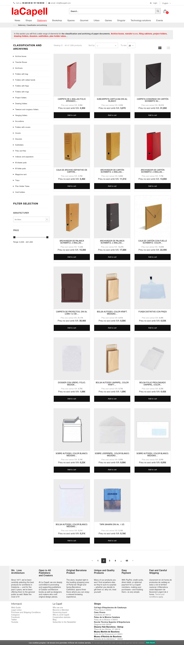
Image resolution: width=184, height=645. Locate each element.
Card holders (20, 192)
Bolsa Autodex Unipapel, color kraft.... (112, 383)
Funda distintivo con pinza (152, 311)
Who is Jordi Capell (61, 614)
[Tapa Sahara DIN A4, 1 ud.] (112, 500)
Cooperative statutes (61, 617)
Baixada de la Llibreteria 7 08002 (108, 638)
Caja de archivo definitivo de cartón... (71, 170)
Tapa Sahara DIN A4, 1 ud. (112, 524)
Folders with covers (22, 127)
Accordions (19, 121)
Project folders (21, 97)
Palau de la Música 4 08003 (106, 619)
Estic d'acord (150, 642)
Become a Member (61, 609)
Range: (16, 242)
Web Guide (16, 607)
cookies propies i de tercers (43, 642)
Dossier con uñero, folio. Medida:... (72, 383)
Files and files (20, 150)
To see (123, 45)
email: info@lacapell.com (61, 3)
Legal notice (16, 609)
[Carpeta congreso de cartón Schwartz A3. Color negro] (153, 75)
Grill (159, 47)
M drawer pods (21, 162)
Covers (18, 133)
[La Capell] (29, 11)
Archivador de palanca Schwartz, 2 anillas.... (72, 241)
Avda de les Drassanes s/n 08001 (108, 634)
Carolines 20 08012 (102, 614)
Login (155, 3)
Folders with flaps (22, 85)
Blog (54, 619)
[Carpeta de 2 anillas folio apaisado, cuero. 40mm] (72, 75)
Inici (14, 25)
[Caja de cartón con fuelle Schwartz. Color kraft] (153, 217)
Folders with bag (21, 74)
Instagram (15, 614)
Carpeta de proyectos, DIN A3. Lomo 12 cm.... (71, 312)
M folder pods (20, 168)
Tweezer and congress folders (27, 109)
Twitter (14, 619)
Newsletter (71, 622)
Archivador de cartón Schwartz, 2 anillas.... (112, 170)
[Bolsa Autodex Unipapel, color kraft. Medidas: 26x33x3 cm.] (112, 359)
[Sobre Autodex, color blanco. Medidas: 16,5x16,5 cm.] (72, 429)
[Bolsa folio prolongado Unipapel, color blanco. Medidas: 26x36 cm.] (153, 359)
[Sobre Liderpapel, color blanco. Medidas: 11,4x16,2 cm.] (112, 429)
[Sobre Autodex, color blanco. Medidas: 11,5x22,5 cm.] (153, 429)
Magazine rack (21, 174)
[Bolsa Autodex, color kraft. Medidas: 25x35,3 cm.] (112, 288)
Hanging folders (21, 115)
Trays (17, 180)
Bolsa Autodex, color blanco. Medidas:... (72, 525)
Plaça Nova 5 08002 (102, 609)
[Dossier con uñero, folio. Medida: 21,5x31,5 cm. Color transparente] (72, 359)
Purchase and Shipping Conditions (26, 612)
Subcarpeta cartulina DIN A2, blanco (112, 100)
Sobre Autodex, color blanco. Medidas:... (72, 454)
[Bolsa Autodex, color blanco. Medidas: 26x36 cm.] (72, 500)
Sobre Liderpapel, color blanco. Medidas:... (112, 454)
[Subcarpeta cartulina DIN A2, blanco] (112, 75)
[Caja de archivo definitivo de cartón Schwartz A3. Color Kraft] (72, 146)
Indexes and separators (24, 156)
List (167, 47)
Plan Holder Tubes (22, 186)
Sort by (91, 45)
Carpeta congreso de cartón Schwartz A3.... (152, 100)
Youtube (14, 622)
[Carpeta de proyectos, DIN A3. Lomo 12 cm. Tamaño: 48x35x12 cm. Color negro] (72, 288)
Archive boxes (20, 56)
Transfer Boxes (21, 62)
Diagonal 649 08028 (102, 624)
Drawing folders (21, 103)
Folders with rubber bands (25, 80)
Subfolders (19, 144)
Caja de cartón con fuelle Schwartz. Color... (152, 241)
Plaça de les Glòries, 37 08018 (107, 629)
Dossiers (18, 139)
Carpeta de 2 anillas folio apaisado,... (72, 100)
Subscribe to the (60, 622)
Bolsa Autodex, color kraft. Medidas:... (112, 312)
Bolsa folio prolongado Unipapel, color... (152, 383)
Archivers (19, 68)
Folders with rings (22, 91)
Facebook (15, 617)
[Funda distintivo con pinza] (153, 288)
